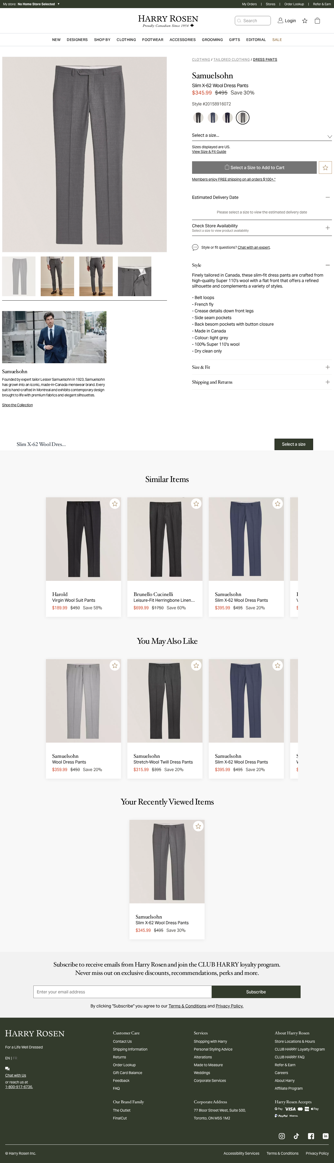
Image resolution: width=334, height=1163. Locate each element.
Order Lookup (294, 4)
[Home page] (167, 20)
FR (15, 1058)
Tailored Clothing (231, 59)
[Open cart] (317, 20)
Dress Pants (265, 59)
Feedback (121, 1080)
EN (7, 1058)
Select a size (294, 444)
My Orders (249, 4)
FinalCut (120, 1118)
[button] (239, 20)
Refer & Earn (322, 4)
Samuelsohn (212, 75)
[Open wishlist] (305, 20)
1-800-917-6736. (19, 1086)
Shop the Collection (17, 405)
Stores (270, 4)
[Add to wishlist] (115, 503)
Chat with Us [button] (15, 1075)
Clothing (201, 59)
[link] (287, 20)
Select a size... (205, 135)
